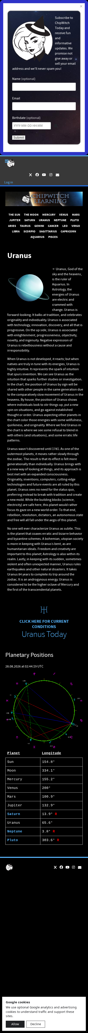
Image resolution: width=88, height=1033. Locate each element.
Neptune (14, 831)
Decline (35, 1024)
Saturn (13, 814)
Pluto (12, 840)
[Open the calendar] (55, 126)
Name (16, 79)
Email (16, 98)
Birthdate (19, 118)
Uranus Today (44, 634)
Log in (8, 182)
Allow (15, 1024)
